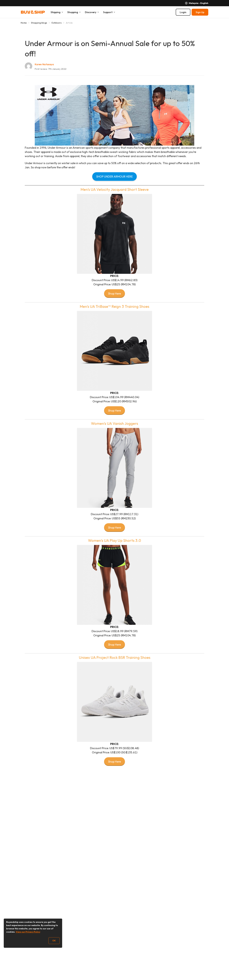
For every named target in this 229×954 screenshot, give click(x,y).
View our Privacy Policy (28, 931)
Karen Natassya (44, 64)
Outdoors (56, 22)
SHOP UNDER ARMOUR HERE (114, 176)
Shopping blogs (39, 22)
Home (24, 22)
